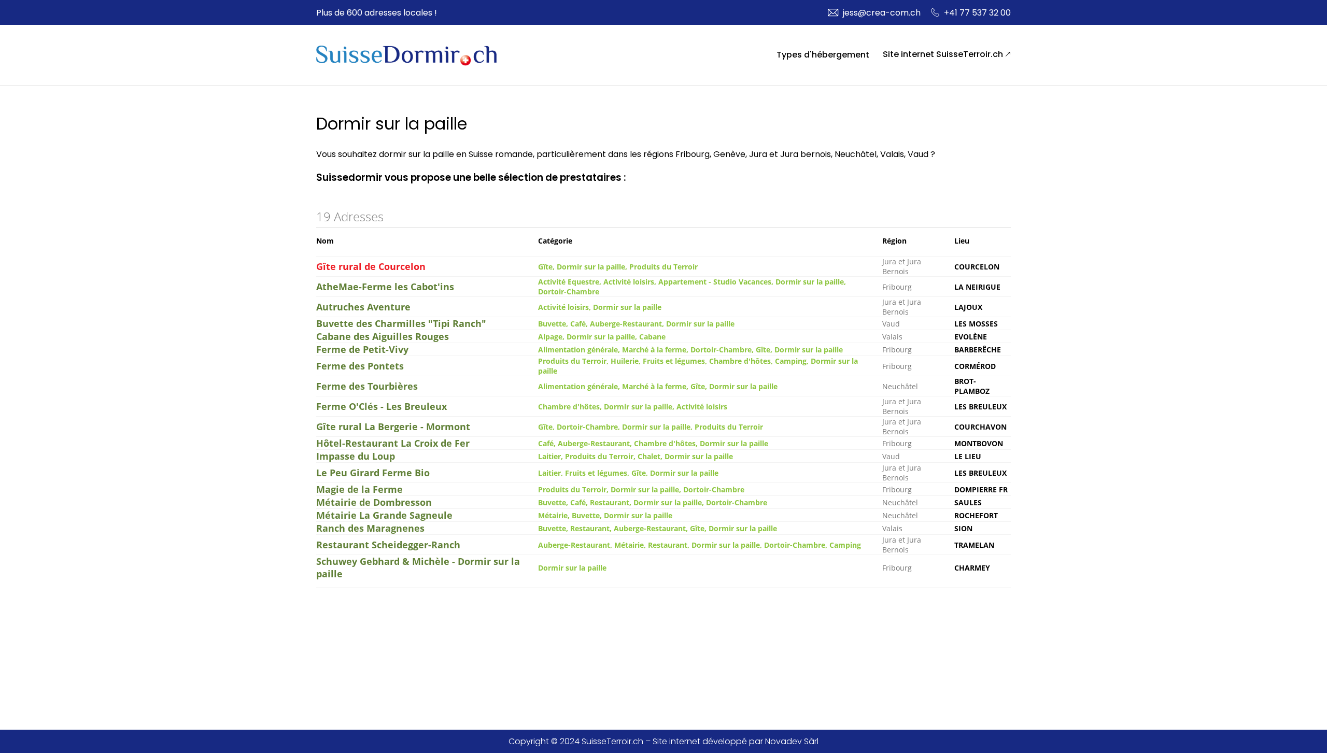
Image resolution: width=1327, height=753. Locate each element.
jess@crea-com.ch (882, 13)
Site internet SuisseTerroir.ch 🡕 (947, 54)
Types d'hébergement (823, 55)
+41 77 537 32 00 (977, 13)
